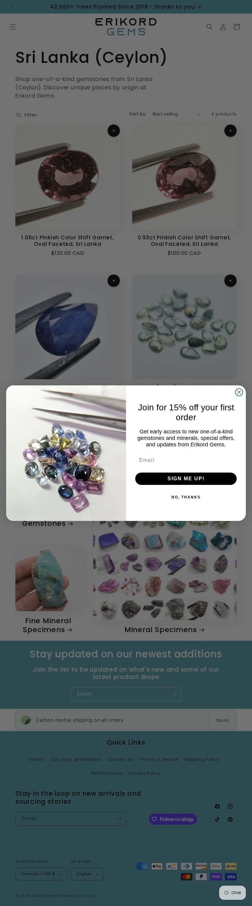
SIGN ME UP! (186, 478)
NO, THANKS (186, 497)
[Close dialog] (239, 392)
